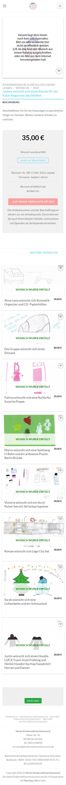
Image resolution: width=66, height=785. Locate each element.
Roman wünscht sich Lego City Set (26, 551)
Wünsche (22, 87)
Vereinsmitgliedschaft (27, 719)
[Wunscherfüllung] (60, 6)
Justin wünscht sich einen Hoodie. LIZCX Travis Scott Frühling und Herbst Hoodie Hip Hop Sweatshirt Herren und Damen (27, 662)
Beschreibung (11, 102)
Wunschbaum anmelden (33, 721)
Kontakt (55, 716)
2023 (36, 87)
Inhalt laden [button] (33, 700)
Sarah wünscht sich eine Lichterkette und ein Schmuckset (25, 601)
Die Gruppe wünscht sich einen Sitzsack (24, 351)
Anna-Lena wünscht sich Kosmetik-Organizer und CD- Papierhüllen (27, 302)
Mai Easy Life (31, 780)
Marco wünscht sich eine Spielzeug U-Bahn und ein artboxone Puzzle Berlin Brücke (27, 454)
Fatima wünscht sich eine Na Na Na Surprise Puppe (27, 399)
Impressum (11, 716)
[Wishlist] (59, 71)
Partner (47, 719)
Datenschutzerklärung (33, 716)
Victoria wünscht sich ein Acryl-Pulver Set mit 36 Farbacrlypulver (26, 504)
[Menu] (5, 6)
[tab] (33, 102)
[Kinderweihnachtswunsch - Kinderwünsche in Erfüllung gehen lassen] (33, 6)
